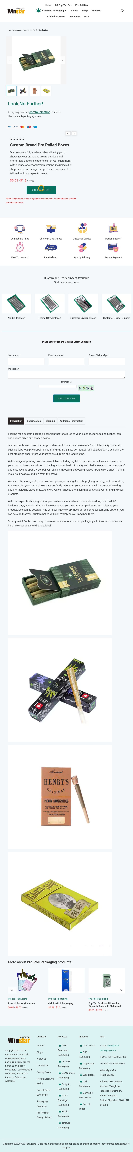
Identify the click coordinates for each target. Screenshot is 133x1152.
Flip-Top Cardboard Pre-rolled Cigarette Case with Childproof (105, 1004)
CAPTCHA (66, 382)
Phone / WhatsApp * (99, 355)
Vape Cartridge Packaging (63, 1100)
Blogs (40, 1052)
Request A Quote (41, 190)
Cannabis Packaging (53, 10)
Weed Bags (89, 1074)
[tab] (16, 421)
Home (10, 30)
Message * (13, 368)
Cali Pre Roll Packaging (60, 1003)
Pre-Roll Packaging (40, 30)
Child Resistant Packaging (63, 1050)
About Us (41, 1058)
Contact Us (42, 1065)
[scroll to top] (123, 1129)
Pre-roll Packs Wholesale (21, 1003)
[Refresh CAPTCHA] (86, 388)
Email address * (56, 355)
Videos (40, 1045)
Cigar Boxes (89, 1045)
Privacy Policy (44, 1072)
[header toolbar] (122, 11)
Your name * (14, 355)
